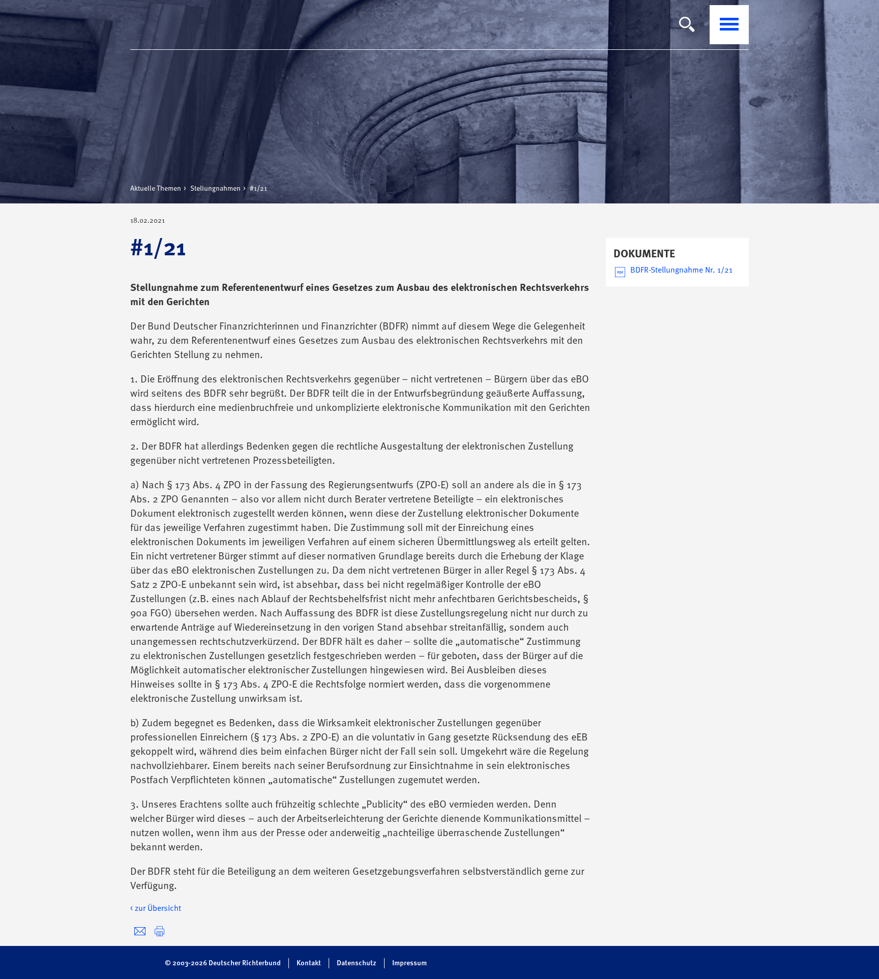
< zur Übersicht (155, 909)
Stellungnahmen (215, 188)
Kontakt (309, 963)
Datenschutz (356, 963)
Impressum (409, 963)
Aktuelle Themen (155, 188)
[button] (159, 931)
